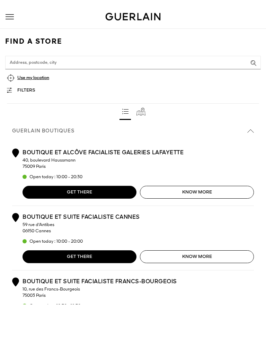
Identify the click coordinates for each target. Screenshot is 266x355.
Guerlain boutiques (43, 131)
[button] (10, 16)
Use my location (33, 78)
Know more (197, 192)
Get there (79, 192)
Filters (26, 90)
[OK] (253, 63)
